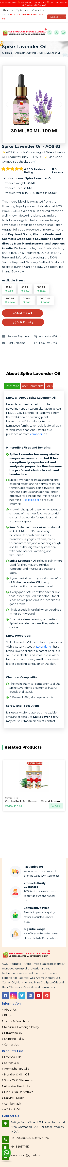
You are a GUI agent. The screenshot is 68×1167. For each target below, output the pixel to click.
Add (57, 805)
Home (8, 52)
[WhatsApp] (6, 1155)
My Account (22, 10)
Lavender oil (44, 646)
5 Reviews (57, 171)
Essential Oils (12, 1057)
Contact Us (38, 10)
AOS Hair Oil (12, 1109)
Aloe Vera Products (17, 1086)
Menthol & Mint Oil (16, 1074)
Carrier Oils (11, 1062)
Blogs (8, 1015)
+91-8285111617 (20, 1146)
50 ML (25, 289)
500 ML (27, 300)
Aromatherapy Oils (26, 52)
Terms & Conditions (16, 1021)
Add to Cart (24, 313)
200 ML (10, 300)
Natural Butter (14, 1097)
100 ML (41, 289)
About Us (8, 10)
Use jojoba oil (31, 499)
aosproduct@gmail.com (26, 1155)
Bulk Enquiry (24, 322)
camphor (36, 434)
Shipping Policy (14, 1038)
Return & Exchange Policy (21, 1027)
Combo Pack (12, 1103)
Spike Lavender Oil (49, 52)
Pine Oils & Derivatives (18, 1092)
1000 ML (45, 300)
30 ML (9, 289)
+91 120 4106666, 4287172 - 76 (30, 1138)
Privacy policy (13, 1033)
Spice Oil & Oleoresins (18, 1080)
